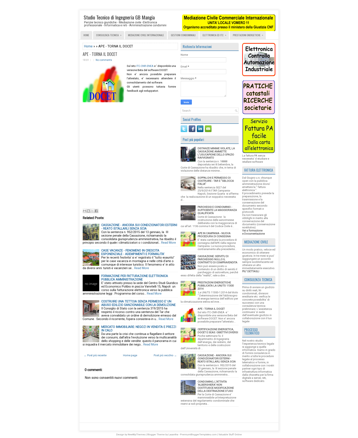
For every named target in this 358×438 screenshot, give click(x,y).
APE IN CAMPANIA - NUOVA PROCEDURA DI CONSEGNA (214, 235)
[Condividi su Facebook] (96, 211)
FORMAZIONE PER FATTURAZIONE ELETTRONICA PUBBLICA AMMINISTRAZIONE (134, 277)
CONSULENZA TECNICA (108, 35)
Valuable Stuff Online (230, 434)
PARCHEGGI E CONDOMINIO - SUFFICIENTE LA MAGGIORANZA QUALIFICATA (217, 210)
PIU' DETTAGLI (250, 271)
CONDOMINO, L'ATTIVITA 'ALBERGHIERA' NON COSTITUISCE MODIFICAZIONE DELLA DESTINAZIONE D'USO (216, 386)
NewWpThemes (136, 434)
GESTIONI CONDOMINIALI (183, 35)
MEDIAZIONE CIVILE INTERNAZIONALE (146, 35)
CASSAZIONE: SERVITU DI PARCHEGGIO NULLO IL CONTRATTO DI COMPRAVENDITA (217, 259)
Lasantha (173, 434)
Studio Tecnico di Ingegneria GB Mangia (119, 17)
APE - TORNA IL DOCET (100, 54)
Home (86, 35)
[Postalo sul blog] (88, 211)
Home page (130, 355)
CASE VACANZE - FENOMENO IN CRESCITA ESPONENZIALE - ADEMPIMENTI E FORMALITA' (132, 252)
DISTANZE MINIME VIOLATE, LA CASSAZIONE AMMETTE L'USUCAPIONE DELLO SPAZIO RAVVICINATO (216, 153)
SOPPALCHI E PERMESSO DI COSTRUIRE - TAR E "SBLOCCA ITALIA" (216, 180)
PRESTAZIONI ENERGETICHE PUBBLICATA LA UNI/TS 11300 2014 (216, 285)
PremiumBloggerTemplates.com (198, 434)
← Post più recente (95, 355)
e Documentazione (253, 233)
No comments (104, 60)
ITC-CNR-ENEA (145, 65)
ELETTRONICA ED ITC (214, 35)
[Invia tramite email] (84, 211)
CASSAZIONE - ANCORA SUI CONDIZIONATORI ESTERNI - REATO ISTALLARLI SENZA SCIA (139, 226)
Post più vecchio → (165, 355)
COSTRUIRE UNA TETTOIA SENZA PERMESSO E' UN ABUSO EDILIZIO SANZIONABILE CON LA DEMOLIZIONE (138, 303)
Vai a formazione (252, 230)
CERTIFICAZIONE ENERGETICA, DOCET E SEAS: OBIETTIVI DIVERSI (218, 331)
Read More (168, 242)
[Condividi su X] (92, 211)
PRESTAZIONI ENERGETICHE (248, 35)
